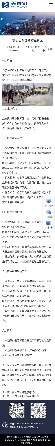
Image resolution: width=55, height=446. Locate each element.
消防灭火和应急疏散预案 (25, 396)
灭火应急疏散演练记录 (24, 392)
